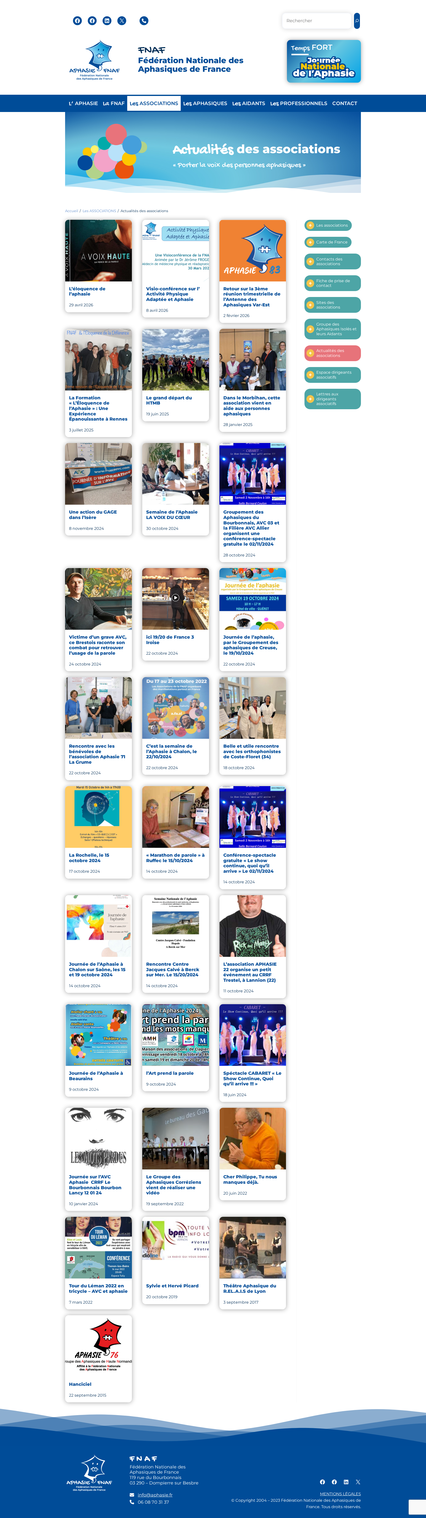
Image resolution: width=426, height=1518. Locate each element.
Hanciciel (80, 1384)
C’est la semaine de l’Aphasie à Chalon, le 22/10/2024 (171, 751)
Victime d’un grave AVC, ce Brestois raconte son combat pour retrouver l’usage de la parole (97, 645)
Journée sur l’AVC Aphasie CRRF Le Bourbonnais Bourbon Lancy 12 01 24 (95, 1185)
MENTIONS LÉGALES (340, 1494)
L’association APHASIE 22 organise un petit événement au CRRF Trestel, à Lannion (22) (250, 972)
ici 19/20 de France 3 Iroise (170, 640)
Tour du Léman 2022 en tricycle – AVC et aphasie (98, 1288)
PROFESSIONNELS (298, 104)
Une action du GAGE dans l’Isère (93, 515)
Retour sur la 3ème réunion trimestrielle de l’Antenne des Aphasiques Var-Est (252, 297)
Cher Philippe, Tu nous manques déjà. (250, 1179)
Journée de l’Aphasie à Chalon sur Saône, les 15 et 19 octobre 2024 (97, 970)
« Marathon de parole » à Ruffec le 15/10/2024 (175, 858)
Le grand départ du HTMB (169, 400)
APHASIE (83, 104)
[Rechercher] (357, 21)
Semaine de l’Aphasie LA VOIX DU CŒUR (172, 515)
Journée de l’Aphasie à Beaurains (96, 1076)
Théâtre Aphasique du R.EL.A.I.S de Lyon (249, 1288)
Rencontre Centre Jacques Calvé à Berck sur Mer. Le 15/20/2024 (172, 970)
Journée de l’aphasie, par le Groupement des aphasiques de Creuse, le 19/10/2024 (250, 645)
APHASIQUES (205, 104)
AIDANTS (248, 104)
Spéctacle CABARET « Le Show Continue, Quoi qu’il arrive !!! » (252, 1079)
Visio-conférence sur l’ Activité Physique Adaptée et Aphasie (173, 294)
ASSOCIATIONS (154, 104)
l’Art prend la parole (170, 1073)
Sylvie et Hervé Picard (172, 1286)
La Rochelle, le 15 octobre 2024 (89, 858)
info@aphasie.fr (155, 1495)
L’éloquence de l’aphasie (87, 291)
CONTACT (344, 103)
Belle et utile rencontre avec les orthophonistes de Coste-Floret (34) (252, 751)
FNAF (151, 51)
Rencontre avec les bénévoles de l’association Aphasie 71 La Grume (97, 754)
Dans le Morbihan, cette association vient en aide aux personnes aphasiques (251, 406)
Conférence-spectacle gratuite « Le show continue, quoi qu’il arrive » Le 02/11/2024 (249, 863)
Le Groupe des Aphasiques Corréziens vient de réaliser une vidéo (173, 1185)
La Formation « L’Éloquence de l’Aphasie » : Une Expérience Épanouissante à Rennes (98, 408)
